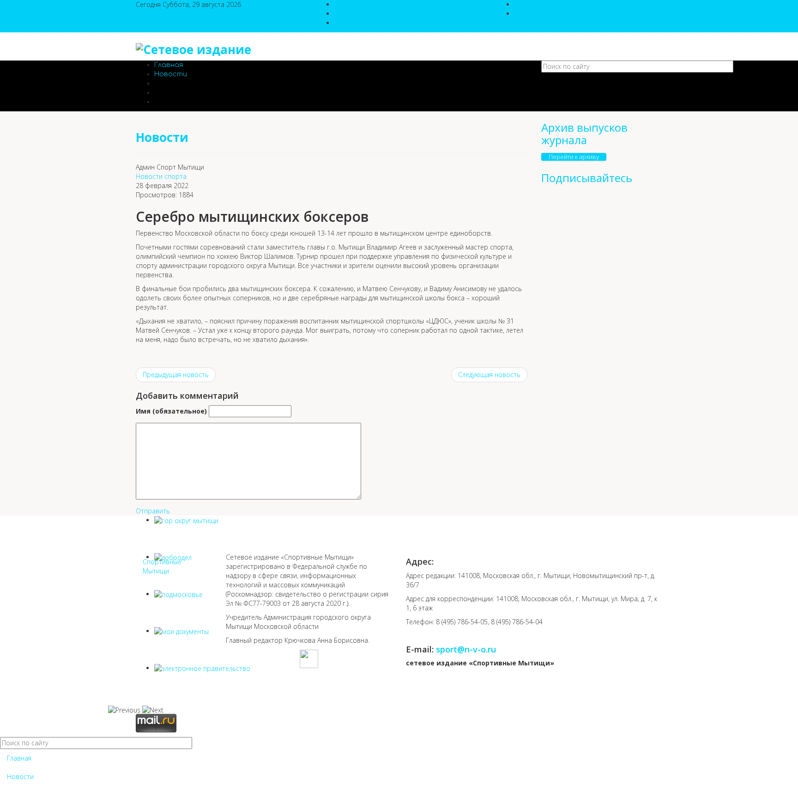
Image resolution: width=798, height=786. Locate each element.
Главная (168, 64)
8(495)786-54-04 (358, 13)
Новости (170, 74)
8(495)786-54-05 (358, 4)
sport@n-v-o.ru (356, 22)
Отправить (153, 510)
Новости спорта (161, 176)
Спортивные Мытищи (162, 566)
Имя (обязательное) (171, 411)
